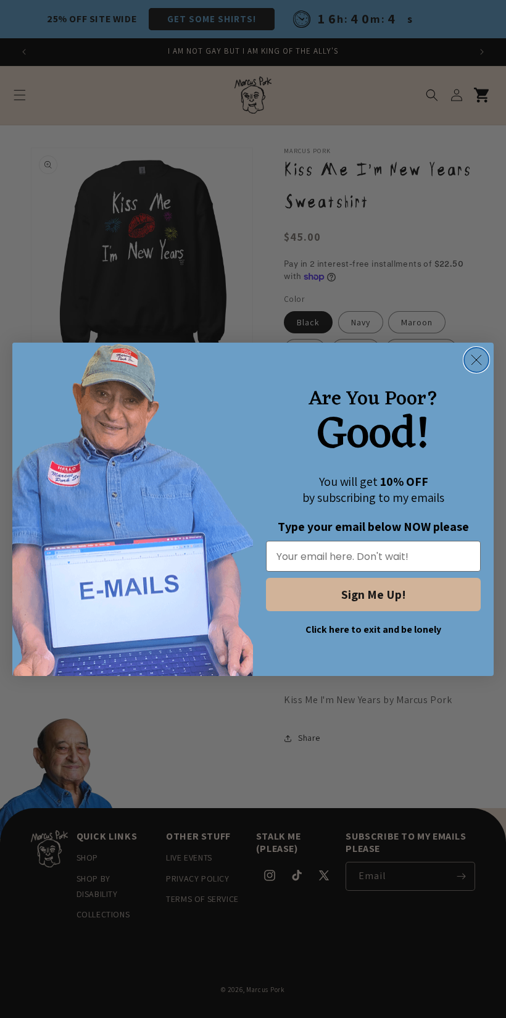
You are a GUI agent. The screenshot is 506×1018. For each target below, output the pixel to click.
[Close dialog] (476, 360)
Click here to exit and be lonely (373, 629)
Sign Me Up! (373, 594)
